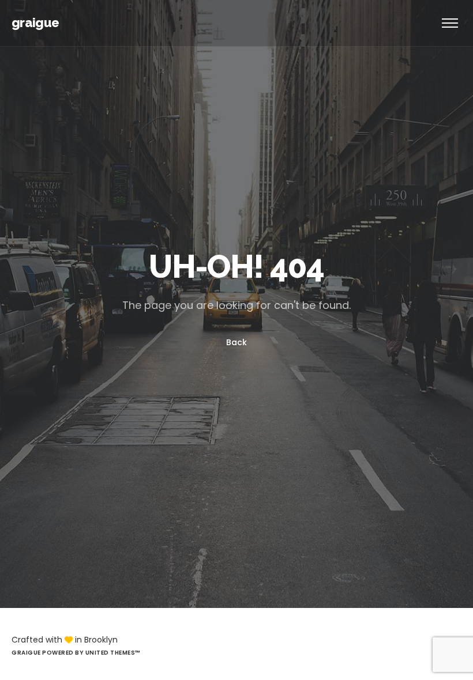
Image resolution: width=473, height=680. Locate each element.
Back (236, 342)
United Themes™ (112, 652)
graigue (35, 22)
